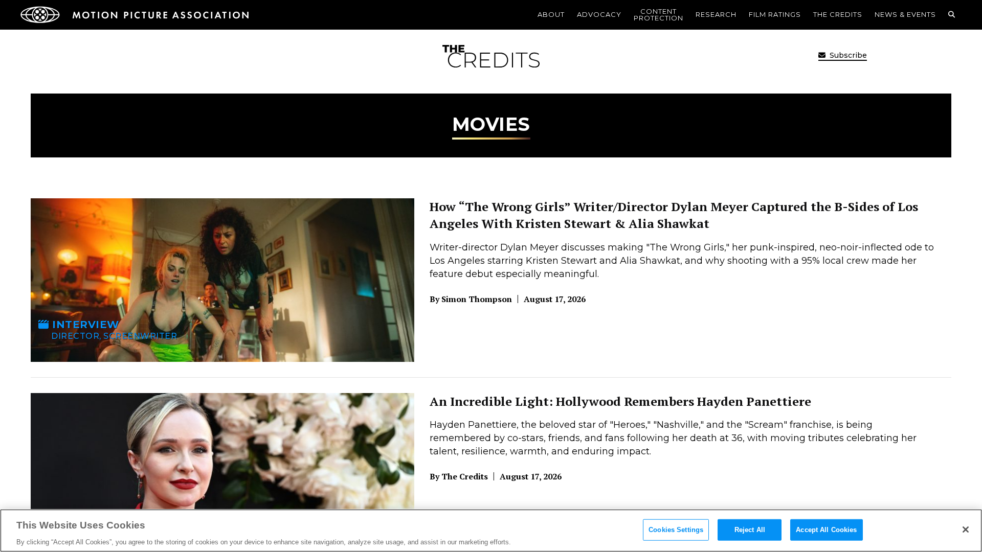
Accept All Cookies (826, 529)
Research (716, 14)
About (551, 14)
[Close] (965, 529)
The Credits (837, 14)
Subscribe (847, 55)
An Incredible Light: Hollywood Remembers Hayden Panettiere (620, 401)
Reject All (749, 529)
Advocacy (599, 14)
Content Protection (658, 14)
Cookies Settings (676, 529)
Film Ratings (775, 14)
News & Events (905, 14)
